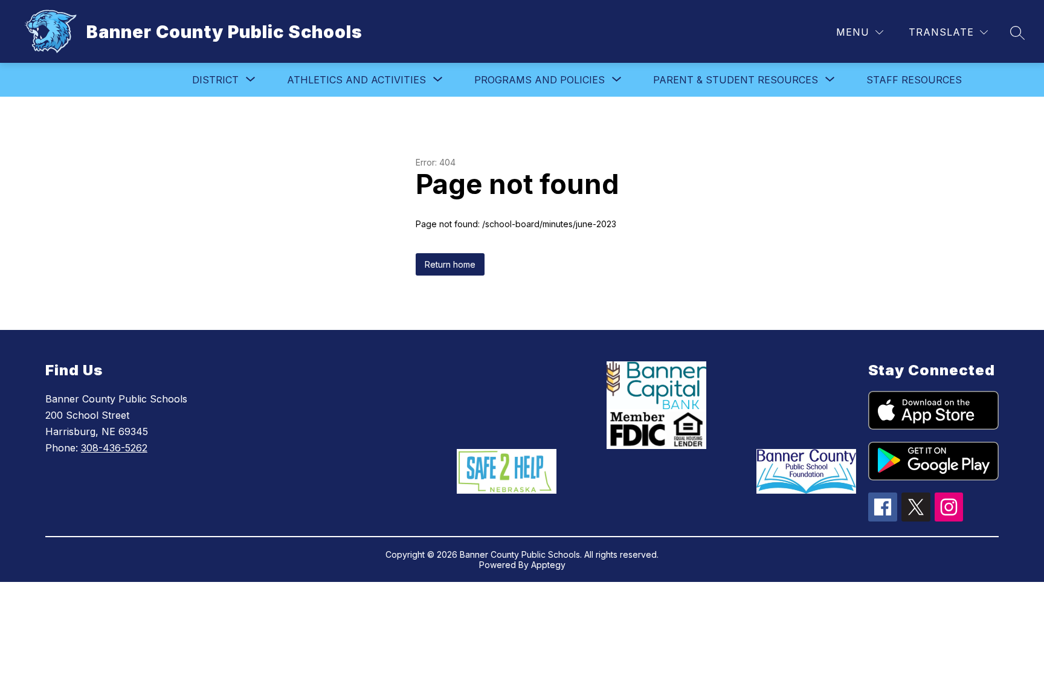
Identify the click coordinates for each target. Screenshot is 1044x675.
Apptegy (548, 565)
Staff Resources (914, 80)
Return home (450, 264)
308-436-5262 (114, 448)
